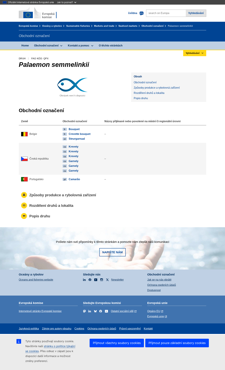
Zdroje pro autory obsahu (56, 328)
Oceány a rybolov (52, 26)
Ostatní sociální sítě (122, 311)
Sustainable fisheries (78, 26)
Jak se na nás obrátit (159, 279)
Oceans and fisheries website (36, 279)
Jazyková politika (29, 328)
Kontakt (148, 328)
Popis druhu (141, 98)
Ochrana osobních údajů (161, 285)
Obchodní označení (152, 26)
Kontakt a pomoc (78, 45)
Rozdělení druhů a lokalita (149, 93)
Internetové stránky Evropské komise (40, 311)
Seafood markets (127, 26)
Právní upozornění (130, 328)
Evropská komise (28, 26)
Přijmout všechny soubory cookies (117, 343)
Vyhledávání (196, 13)
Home (25, 45)
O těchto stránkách (111, 45)
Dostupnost (154, 290)
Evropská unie (155, 316)
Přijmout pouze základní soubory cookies (177, 343)
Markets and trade (104, 26)
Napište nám (112, 252)
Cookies (79, 328)
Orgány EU (153, 311)
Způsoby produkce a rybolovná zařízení (157, 87)
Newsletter (117, 279)
